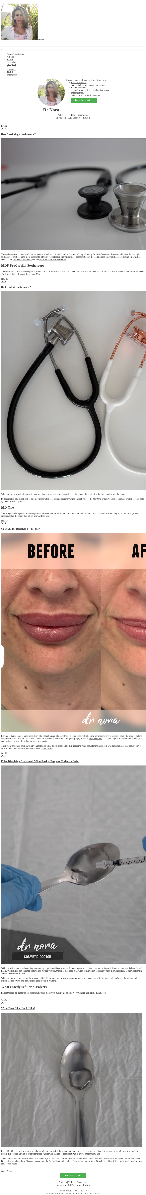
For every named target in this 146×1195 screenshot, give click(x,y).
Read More (36, 274)
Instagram (11, 64)
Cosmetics (11, 62)
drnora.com (12, 75)
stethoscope (36, 494)
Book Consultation (15, 54)
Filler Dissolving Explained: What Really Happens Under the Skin (40, 761)
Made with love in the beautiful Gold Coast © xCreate (73, 1193)
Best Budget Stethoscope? (16, 286)
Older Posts (6, 1171)
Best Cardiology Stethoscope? (18, 134)
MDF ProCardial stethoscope (52, 259)
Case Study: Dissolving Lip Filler (20, 528)
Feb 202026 (4, 127)
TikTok (10, 72)
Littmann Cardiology (22, 259)
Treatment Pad (95, 738)
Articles (10, 57)
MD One (97, 499)
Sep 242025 (4, 1001)
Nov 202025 (4, 280)
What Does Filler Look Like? (18, 1008)
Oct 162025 (4, 754)
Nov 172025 (4, 522)
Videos (10, 59)
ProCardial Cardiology (117, 499)
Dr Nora (41, 39)
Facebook (11, 69)
